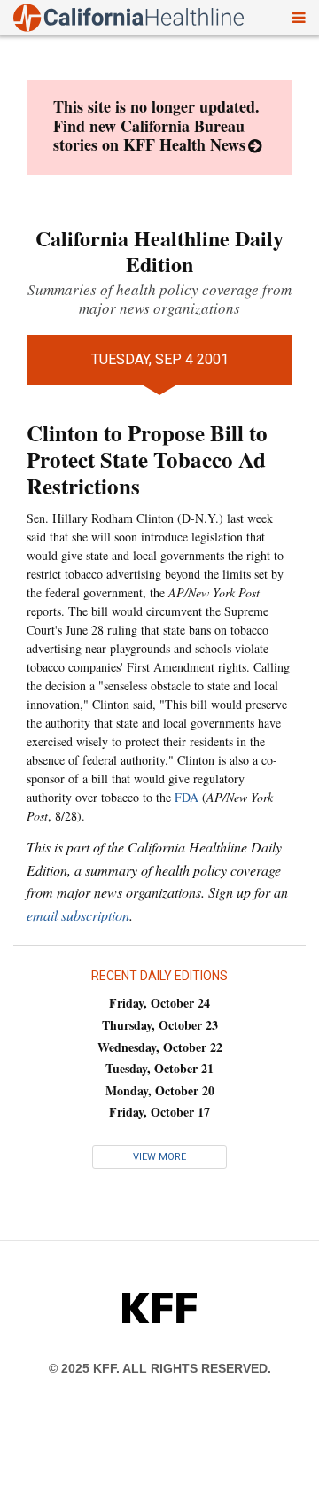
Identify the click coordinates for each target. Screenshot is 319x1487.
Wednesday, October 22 (159, 1047)
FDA (186, 797)
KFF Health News (184, 144)
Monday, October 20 (159, 1090)
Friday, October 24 (159, 1002)
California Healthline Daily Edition (159, 250)
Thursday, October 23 (160, 1025)
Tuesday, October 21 (159, 1068)
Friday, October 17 (159, 1111)
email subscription (78, 915)
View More (159, 1157)
